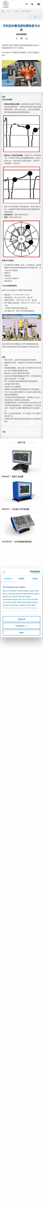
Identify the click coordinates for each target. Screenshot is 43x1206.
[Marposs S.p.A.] (6, 4)
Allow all (21, 619)
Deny (21, 633)
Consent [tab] (7, 579)
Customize (20, 626)
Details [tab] (21, 579)
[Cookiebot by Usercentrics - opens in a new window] (30, 571)
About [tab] (35, 579)
